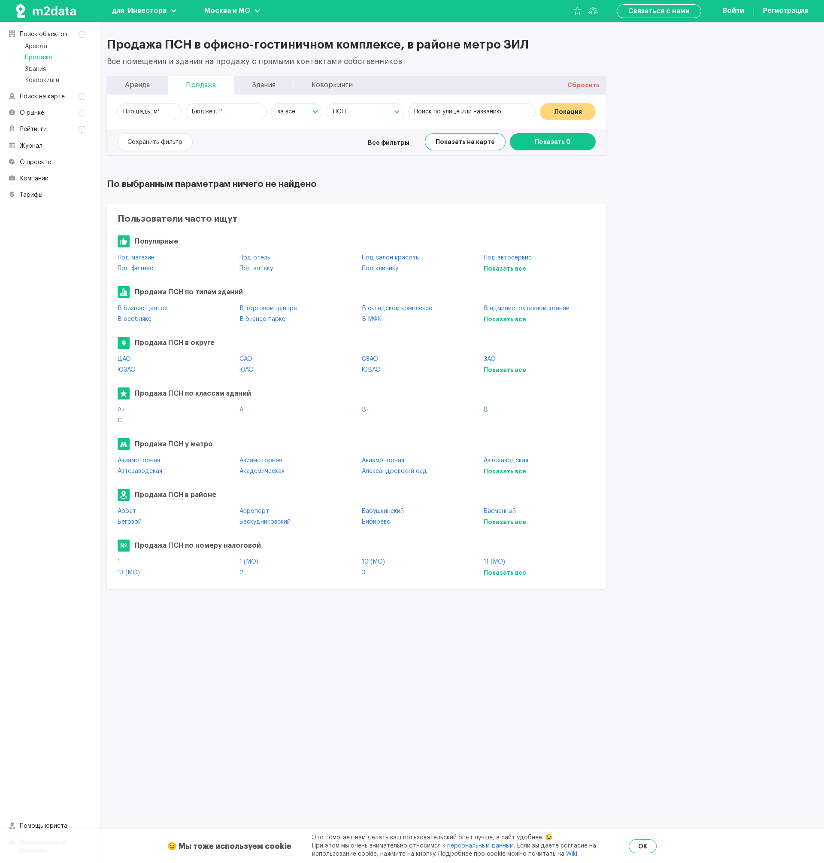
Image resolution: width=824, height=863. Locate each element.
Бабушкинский (383, 511)
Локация (568, 112)
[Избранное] (577, 11)
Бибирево (376, 522)
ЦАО (124, 359)
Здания (35, 69)
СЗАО (370, 359)
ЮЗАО (127, 370)
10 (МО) (373, 562)
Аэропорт (254, 511)
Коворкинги (42, 80)
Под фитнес (135, 268)
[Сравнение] (593, 11)
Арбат (127, 511)
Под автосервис (508, 258)
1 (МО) (248, 562)
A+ (121, 410)
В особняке (134, 319)
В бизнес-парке (262, 319)
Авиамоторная (139, 460)
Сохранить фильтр (154, 142)
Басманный (500, 511)
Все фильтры (388, 143)
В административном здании (527, 308)
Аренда (36, 46)
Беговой (130, 522)
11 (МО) (494, 562)
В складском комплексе (397, 308)
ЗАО (490, 359)
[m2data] (45, 11)
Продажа (38, 58)
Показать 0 (553, 142)
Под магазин (136, 258)
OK (642, 846)
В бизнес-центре (143, 308)
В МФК (372, 319)
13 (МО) (129, 573)
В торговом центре (268, 308)
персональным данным (480, 846)
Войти (733, 10)
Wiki (571, 854)
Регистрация (785, 10)
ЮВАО (371, 370)
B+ (366, 410)
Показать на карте (465, 142)
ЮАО (246, 370)
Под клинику (380, 268)
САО (245, 359)
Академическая (262, 471)
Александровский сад (394, 471)
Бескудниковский (265, 522)
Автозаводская (506, 460)
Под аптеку (256, 268)
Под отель (254, 258)
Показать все (505, 268)
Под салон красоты (391, 258)
